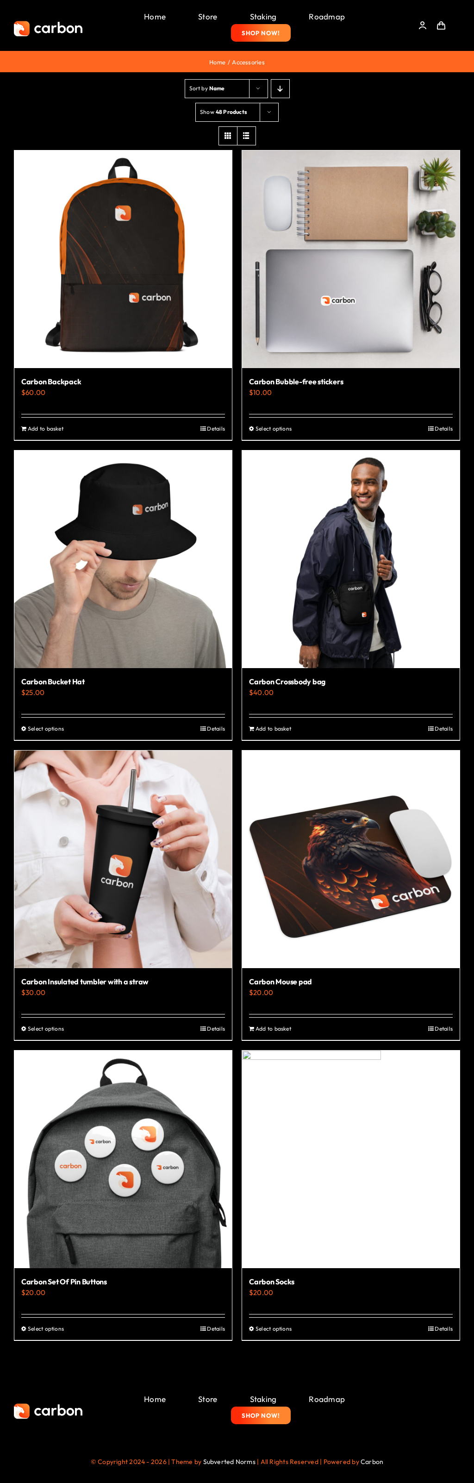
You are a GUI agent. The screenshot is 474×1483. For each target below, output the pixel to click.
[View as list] (246, 136)
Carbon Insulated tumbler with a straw (85, 981)
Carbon (372, 1462)
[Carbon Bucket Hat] (123, 559)
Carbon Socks (271, 1281)
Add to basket (45, 428)
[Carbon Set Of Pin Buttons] (123, 1159)
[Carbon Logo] (48, 23)
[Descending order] (280, 89)
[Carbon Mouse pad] (351, 859)
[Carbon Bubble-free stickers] (351, 259)
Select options (274, 428)
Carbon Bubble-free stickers (296, 381)
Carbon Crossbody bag (287, 681)
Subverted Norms (229, 1462)
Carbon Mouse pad (280, 981)
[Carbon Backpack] (123, 259)
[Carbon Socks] (351, 1159)
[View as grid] (228, 136)
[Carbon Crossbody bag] (351, 559)
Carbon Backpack (51, 381)
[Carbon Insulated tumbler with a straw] (123, 859)
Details (216, 428)
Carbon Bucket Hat (53, 681)
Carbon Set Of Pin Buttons (64, 1281)
